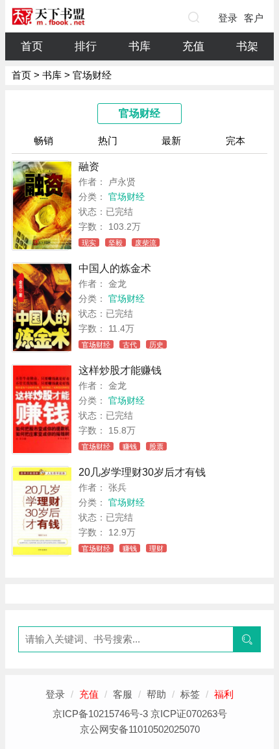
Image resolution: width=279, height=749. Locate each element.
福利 (224, 694)
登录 (227, 17)
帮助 (156, 694)
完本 (235, 140)
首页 (32, 46)
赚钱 (130, 446)
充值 (193, 46)
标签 (190, 694)
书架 (247, 46)
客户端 (253, 20)
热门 (107, 140)
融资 (89, 166)
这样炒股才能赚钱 (120, 370)
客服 (122, 694)
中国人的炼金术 (115, 268)
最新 (171, 140)
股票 (156, 446)
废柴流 (145, 243)
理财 (156, 548)
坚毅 (115, 243)
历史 (156, 345)
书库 (139, 46)
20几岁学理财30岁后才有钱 (142, 472)
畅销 (43, 140)
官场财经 (126, 196)
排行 (86, 46)
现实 (89, 243)
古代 (130, 345)
